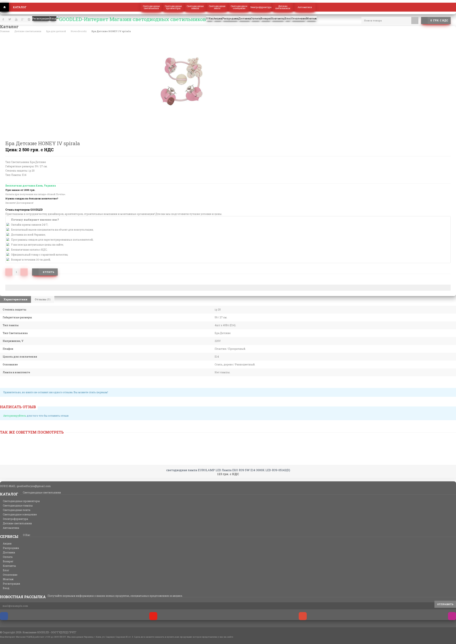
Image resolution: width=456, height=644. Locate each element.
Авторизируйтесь (14, 415)
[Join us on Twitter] (153, 616)
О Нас (26, 535)
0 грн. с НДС (439, 20)
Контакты (9, 565)
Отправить (445, 604)
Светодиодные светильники (151, 7)
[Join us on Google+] (303, 616)
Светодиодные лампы (195, 7)
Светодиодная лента (217, 7)
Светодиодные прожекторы (173, 7)
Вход (6, 588)
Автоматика (305, 7)
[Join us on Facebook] (4, 616)
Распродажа (11, 548)
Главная (4, 7)
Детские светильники (282, 7)
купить (48, 272)
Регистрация (11, 583)
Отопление (10, 574)
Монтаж (8, 579)
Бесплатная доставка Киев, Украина (30, 185)
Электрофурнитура (260, 7)
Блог (6, 570)
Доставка (9, 552)
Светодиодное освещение (239, 7)
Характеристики (15, 299)
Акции (7, 543)
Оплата (7, 557)
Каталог (19, 7)
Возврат (8, 561)
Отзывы (43, 299)
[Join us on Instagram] (452, 616)
